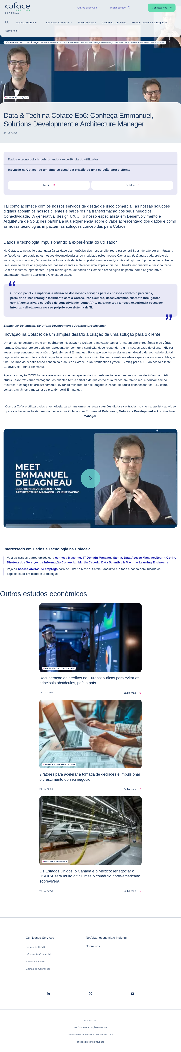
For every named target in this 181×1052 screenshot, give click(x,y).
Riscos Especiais (35, 961)
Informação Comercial (38, 954)
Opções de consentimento (90, 1042)
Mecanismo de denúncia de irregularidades (90, 1035)
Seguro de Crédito (36, 947)
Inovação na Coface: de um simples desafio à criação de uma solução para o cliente (69, 169)
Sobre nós (93, 946)
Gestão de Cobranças (38, 968)
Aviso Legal (90, 1020)
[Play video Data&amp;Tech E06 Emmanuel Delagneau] (90, 478)
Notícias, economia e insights (106, 937)
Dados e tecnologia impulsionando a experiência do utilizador (53, 159)
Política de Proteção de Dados (90, 1027)
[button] (8, 22)
